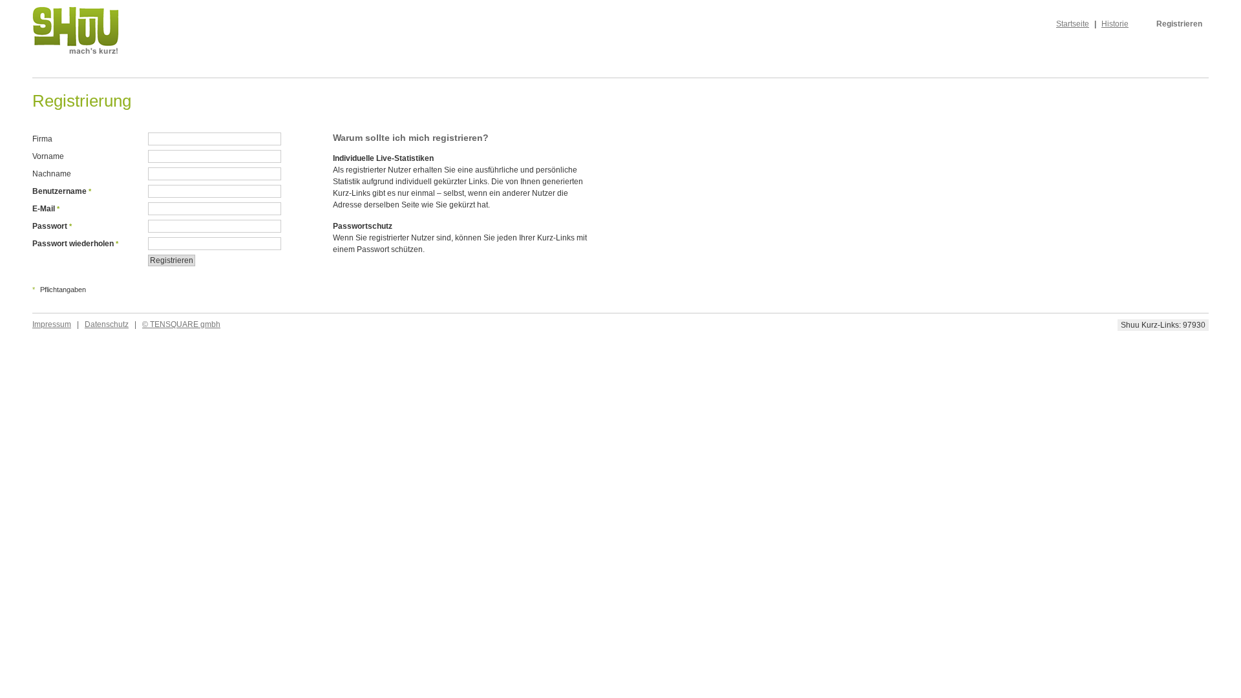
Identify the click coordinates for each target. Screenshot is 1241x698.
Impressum (51, 324)
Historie (1115, 23)
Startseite (1072, 23)
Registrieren (1179, 23)
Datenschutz (107, 324)
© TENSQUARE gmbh (181, 324)
